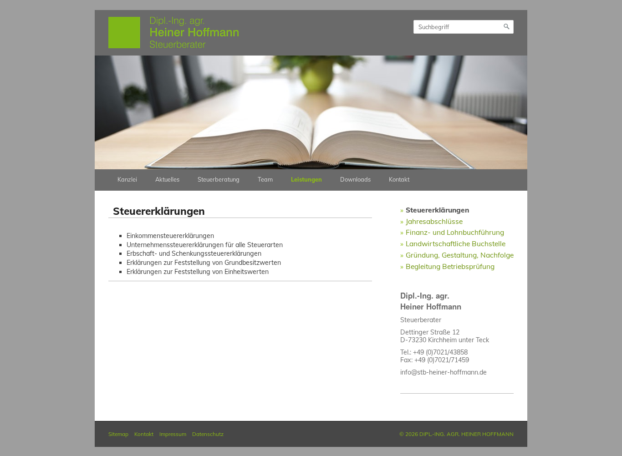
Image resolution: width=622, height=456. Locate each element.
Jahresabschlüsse (434, 221)
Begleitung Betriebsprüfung (450, 266)
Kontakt (399, 179)
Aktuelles (167, 179)
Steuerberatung (219, 179)
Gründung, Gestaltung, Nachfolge (460, 254)
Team (265, 179)
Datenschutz (208, 434)
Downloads (355, 179)
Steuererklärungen (437, 209)
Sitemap (118, 434)
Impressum (172, 434)
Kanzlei (127, 179)
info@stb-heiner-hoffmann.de (443, 372)
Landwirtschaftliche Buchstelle (455, 243)
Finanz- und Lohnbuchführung (455, 232)
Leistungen (306, 179)
